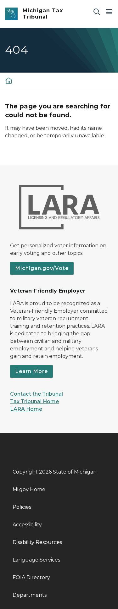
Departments (30, 595)
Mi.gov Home (29, 489)
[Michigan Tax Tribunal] (9, 80)
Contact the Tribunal (36, 394)
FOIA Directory (31, 577)
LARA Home (26, 409)
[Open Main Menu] (109, 11)
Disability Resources (37, 542)
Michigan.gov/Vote (42, 268)
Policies (22, 507)
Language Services (36, 560)
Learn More (31, 371)
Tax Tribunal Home (34, 401)
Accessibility (27, 525)
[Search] (96, 11)
